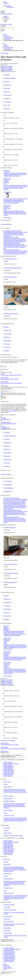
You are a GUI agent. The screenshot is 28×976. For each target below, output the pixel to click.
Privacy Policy (7, 966)
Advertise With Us (8, 968)
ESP (8, 7)
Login (5, 969)
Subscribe (3, 397)
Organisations (8, 39)
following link (12, 411)
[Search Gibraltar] (5, 757)
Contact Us (6, 3)
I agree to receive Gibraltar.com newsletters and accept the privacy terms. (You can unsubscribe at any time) (13, 395)
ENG (5, 5)
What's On (6, 16)
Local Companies (9, 37)
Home (5, 1)
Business (7, 36)
